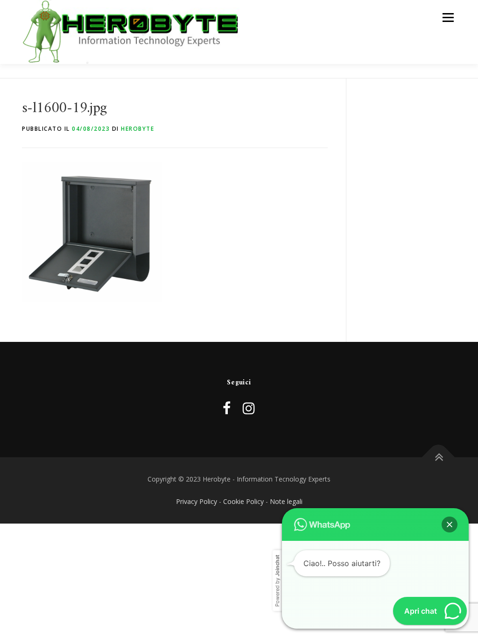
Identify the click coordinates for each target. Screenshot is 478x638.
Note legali (286, 501)
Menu (448, 17)
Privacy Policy (196, 501)
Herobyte (137, 129)
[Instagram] (249, 408)
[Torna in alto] (438, 457)
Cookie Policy (243, 501)
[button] (449, 524)
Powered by (277, 581)
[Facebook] (227, 408)
